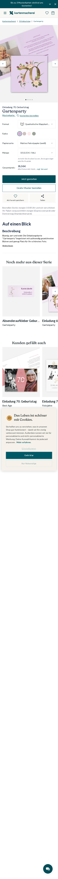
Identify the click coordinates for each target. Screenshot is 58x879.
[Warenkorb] (53, 13)
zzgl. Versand (42, 169)
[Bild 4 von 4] (32, 99)
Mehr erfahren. (24, 442)
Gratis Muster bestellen (29, 187)
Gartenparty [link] (38, 21)
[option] (19, 133)
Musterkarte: (20, 115)
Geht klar (29, 455)
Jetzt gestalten (29, 178)
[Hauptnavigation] (5, 13)
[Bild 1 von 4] (25, 99)
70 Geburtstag (24, 21)
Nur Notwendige (29, 463)
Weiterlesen (7, 246)
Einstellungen (29, 448)
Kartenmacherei (9, 21)
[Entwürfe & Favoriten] (47, 13)
